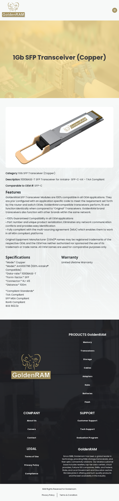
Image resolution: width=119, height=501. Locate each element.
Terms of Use (32, 456)
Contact (31, 437)
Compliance (31, 473)
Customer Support (87, 420)
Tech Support (87, 429)
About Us (31, 420)
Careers (31, 429)
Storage (87, 359)
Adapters (87, 376)
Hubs (87, 385)
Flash (87, 402)
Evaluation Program (87, 437)
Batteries (87, 393)
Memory (87, 342)
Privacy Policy (31, 465)
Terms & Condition (68, 495)
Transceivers (87, 350)
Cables (87, 368)
